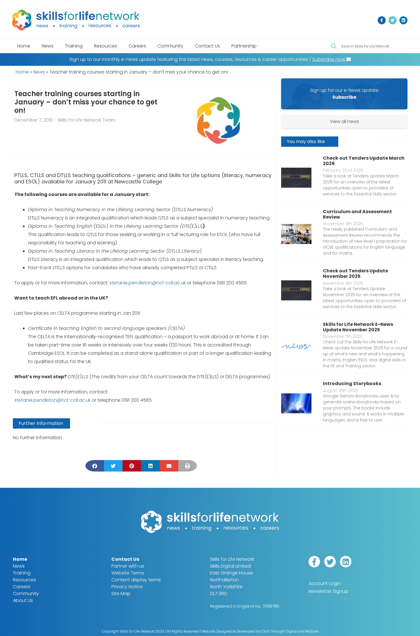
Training (74, 46)
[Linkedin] (403, 20)
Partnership (244, 46)
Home (23, 46)
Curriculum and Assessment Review (357, 214)
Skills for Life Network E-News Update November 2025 (358, 327)
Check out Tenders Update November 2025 (355, 274)
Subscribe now (329, 59)
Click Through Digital (279, 631)
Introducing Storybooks (352, 383)
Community (170, 46)
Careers (137, 46)
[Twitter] (393, 20)
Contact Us (207, 46)
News (47, 46)
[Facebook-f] (382, 20)
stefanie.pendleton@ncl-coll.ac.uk (147, 283)
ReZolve (312, 631)
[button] (94, 465)
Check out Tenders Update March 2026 (364, 161)
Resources (105, 46)
